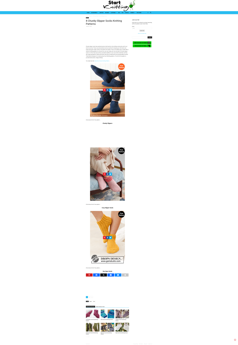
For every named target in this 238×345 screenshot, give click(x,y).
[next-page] (88, 336)
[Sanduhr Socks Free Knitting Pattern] (122, 314)
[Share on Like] (110, 275)
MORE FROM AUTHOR (100, 306)
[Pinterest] (148, 12)
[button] (150, 12)
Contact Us (150, 343)
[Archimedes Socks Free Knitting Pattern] (92, 314)
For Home (139, 12)
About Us (145, 343)
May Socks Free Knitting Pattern (122, 332)
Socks (94, 301)
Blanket (107, 12)
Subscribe (142, 30)
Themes (132, 12)
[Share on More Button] (125, 275)
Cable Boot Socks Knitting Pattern (101, 60)
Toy (122, 12)
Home (88, 12)
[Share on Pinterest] (89, 275)
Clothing (113, 12)
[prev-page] (86, 336)
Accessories (94, 12)
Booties (101, 12)
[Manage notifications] (235, 340)
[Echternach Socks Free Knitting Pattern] (92, 327)
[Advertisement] (107, 37)
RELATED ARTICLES (90, 306)
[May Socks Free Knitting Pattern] (122, 327)
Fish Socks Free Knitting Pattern (107, 319)
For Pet (127, 12)
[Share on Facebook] (96, 275)
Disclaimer (141, 343)
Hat (119, 12)
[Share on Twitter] (103, 275)
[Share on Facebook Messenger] (118, 275)
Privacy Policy (135, 343)
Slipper (90, 301)
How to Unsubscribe (142, 33)
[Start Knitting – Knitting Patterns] (119, 5)
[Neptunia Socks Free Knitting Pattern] (107, 327)
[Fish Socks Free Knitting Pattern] (107, 314)
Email (133, 26)
